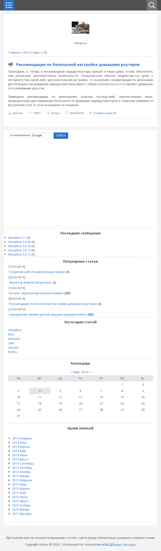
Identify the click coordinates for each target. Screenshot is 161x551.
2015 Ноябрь (21, 505)
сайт (11, 343)
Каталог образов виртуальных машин (36, 293)
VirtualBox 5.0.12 (19, 254)
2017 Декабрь (22, 514)
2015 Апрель (21, 489)
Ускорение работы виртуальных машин (37, 272)
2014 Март (19, 442)
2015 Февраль (22, 480)
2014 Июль (20, 455)
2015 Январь (21, 476)
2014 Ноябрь (21, 472)
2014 (26, 52)
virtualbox (14, 330)
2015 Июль (20, 497)
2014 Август (20, 459)
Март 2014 (80, 372)
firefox (12, 352)
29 (122, 410)
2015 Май (19, 493)
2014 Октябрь (22, 468)
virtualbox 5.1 (17, 238)
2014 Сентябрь (23, 463)
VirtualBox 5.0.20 (19, 242)
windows (14, 339)
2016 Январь (21, 509)
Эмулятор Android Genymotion (30, 282)
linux (11, 334)
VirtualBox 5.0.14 (19, 250)
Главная (14, 52)
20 (80, 403)
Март (36, 52)
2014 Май (19, 451)
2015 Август (20, 501)
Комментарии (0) (105, 113)
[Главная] (80, 33)
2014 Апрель (21, 447)
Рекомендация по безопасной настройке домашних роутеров (78, 64)
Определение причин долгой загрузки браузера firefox (47, 314)
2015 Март (19, 484)
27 (80, 410)
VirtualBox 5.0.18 (19, 246)
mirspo (55, 113)
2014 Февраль (22, 438)
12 (60, 397)
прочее (18, 113)
